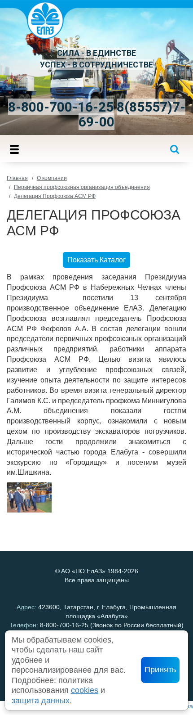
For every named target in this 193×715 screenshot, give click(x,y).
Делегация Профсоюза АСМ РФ (55, 196)
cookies (84, 690)
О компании (52, 178)
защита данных (41, 700)
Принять (160, 669)
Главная (17, 178)
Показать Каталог (96, 260)
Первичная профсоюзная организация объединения (82, 187)
